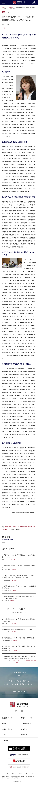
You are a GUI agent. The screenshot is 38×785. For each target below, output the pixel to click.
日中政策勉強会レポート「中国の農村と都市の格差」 (19, 639)
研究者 (4, 723)
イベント (5, 734)
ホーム (3, 7)
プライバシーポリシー (18, 773)
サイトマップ (29, 773)
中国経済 (11, 7)
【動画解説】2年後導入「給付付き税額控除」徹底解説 (19, 567)
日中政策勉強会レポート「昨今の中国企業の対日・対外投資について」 (19, 648)
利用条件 (7, 773)
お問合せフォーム (18, 692)
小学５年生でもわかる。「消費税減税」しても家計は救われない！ (19, 557)
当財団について (7, 718)
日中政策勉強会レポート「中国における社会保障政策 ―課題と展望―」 (19, 621)
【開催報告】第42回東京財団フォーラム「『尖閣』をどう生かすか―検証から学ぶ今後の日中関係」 (19, 658)
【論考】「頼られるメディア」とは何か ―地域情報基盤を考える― (19, 588)
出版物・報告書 (7, 729)
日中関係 (5, 28)
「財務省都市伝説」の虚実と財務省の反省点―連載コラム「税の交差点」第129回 (19, 597)
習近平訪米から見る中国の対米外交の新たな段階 (19, 630)
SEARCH (5, 740)
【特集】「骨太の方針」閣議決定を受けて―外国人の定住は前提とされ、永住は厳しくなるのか (19, 578)
